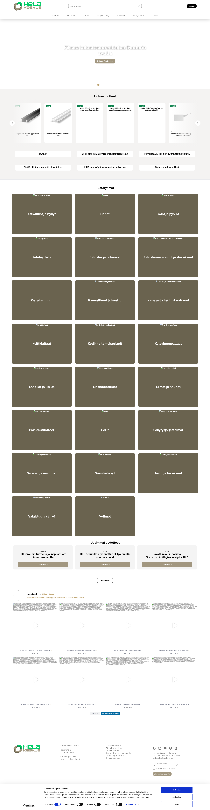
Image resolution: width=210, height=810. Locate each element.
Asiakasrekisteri (113, 745)
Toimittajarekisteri (114, 748)
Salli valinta (176, 797)
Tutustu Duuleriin (104, 61)
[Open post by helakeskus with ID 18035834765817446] (82, 625)
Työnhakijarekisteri (115, 755)
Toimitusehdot (113, 750)
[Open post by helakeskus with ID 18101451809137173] (174, 679)
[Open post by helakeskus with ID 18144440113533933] (174, 625)
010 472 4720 (70, 756)
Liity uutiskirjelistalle (162, 774)
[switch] (80, 804)
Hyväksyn (165, 768)
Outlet (87, 16)
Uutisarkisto (105, 581)
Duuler (155, 16)
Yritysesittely (103, 16)
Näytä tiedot (131, 804)
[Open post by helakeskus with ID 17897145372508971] (128, 625)
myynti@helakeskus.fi (70, 759)
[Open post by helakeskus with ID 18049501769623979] (128, 679)
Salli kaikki (177, 790)
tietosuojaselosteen (169, 768)
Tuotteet (56, 16)
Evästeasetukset (114, 758)
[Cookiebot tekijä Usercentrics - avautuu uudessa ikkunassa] (29, 805)
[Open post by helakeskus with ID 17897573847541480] (35, 679)
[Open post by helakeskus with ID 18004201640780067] (35, 625)
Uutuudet (71, 16)
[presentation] (12, 123)
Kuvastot (121, 16)
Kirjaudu (191, 6)
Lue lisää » (42, 564)
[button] (90, 85)
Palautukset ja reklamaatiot (118, 753)
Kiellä (177, 804)
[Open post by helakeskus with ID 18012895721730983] (82, 679)
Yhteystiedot (138, 16)
